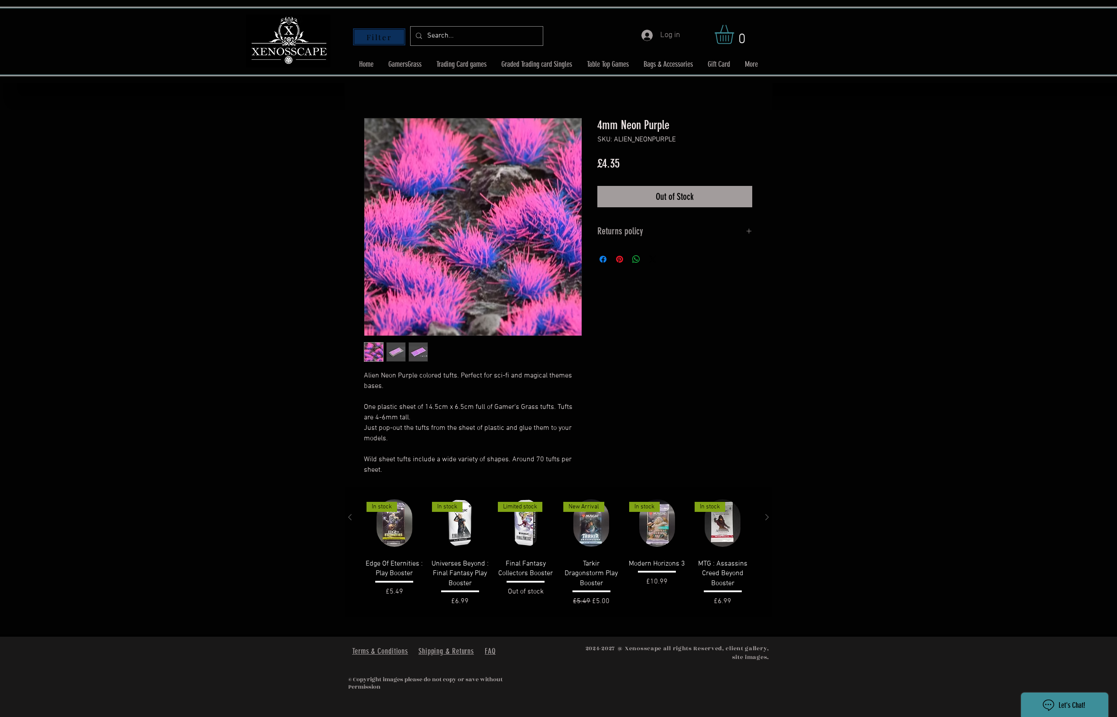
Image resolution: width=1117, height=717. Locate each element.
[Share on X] (653, 259)
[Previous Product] (350, 517)
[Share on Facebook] (603, 259)
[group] (558, 552)
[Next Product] (767, 517)
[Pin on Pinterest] (619, 259)
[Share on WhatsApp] (636, 259)
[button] (735, 34)
